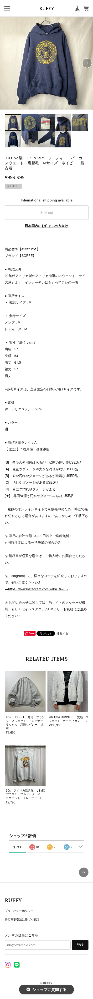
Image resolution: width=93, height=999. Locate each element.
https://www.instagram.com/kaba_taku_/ (38, 589)
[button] (87, 63)
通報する (62, 633)
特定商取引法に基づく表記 (22, 919)
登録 (80, 945)
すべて (17, 846)
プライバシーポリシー (19, 911)
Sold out (46, 213)
